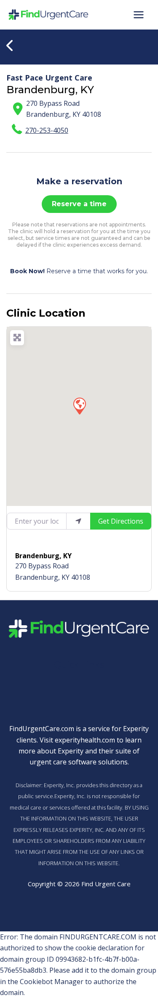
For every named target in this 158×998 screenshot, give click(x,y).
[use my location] (78, 521)
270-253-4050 (46, 130)
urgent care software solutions (78, 762)
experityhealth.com (85, 740)
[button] (79, 406)
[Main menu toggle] (139, 15)
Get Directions (120, 521)
